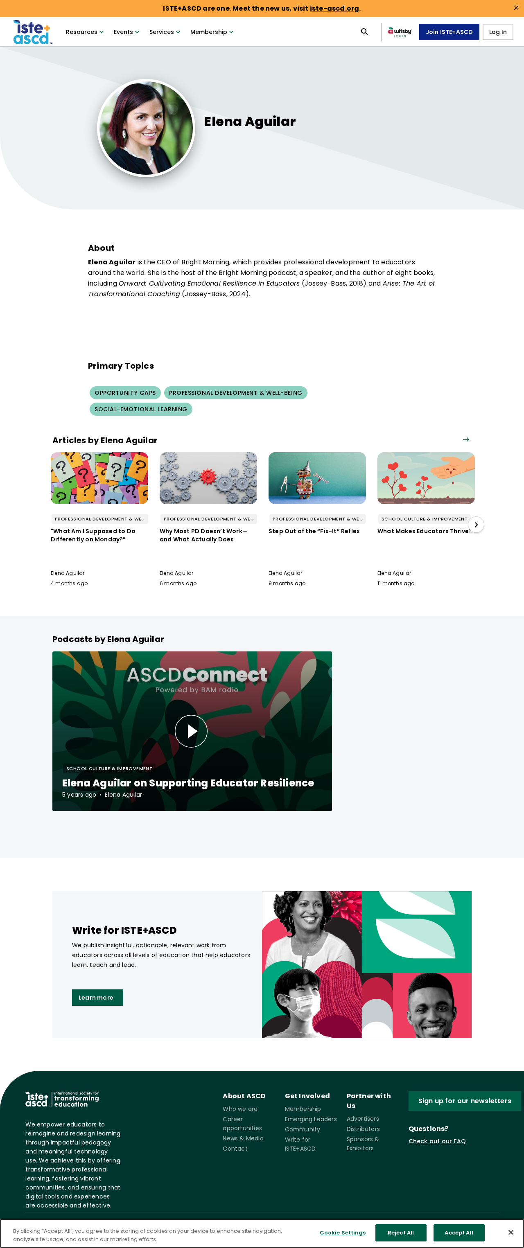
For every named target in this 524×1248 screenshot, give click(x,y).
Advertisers (363, 1119)
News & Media (243, 1138)
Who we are (240, 1109)
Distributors (363, 1129)
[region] (262, 1233)
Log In (498, 32)
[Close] (511, 1232)
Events (123, 32)
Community (303, 1129)
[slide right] (476, 524)
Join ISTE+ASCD (449, 32)
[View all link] (466, 440)
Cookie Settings (343, 1233)
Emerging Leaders (311, 1119)
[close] (516, 7)
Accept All (459, 1233)
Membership (208, 32)
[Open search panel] (365, 32)
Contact (235, 1148)
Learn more (96, 997)
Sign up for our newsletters (464, 1101)
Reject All (401, 1233)
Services (161, 32)
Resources (81, 32)
